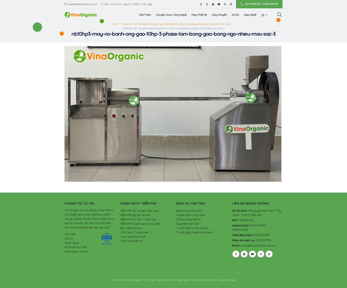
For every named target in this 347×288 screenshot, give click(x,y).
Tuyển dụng (71, 243)
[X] (206, 4)
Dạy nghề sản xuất (187, 223)
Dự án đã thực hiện (76, 247)
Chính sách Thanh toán (134, 232)
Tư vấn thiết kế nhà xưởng (191, 228)
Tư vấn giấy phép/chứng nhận (194, 232)
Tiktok (269, 254)
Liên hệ (69, 238)
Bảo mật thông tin (131, 228)
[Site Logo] (81, 15)
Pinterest (244, 254)
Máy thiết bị (199, 14)
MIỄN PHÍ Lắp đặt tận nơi (135, 215)
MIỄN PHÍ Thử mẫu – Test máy (138, 219)
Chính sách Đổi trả (131, 241)
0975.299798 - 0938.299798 (261, 4)
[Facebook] (201, 4)
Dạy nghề (250, 14)
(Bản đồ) (256, 215)
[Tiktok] (230, 4)
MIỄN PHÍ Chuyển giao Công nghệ (140, 223)
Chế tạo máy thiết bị (188, 219)
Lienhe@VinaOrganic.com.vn (82, 4)
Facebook (235, 254)
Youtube (252, 254)
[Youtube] (218, 4)
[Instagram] (224, 4)
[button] (279, 14)
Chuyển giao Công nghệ (171, 14)
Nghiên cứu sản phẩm (189, 210)
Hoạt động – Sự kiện (77, 251)
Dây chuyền (219, 14)
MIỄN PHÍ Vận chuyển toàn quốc (139, 210)
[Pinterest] (212, 4)
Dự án (235, 14)
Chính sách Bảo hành (133, 236)
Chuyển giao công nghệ (190, 215)
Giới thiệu (145, 14)
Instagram (260, 254)
